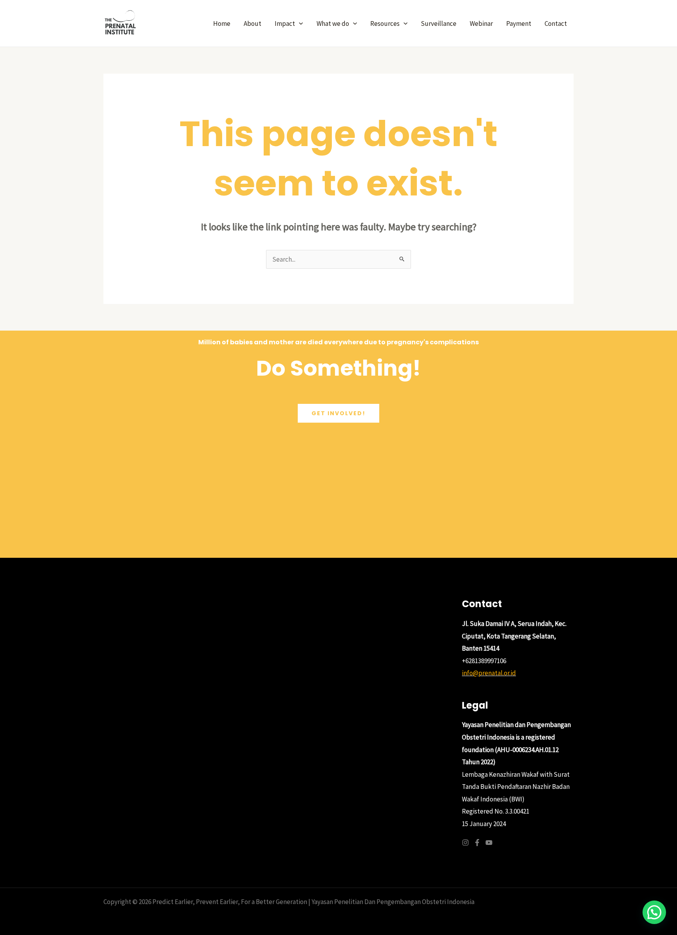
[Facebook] (477, 842)
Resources (385, 23)
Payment (518, 23)
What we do (333, 23)
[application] (299, 23)
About (252, 23)
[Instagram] (465, 842)
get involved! (338, 413)
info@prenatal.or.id (489, 673)
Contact (556, 23)
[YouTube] (488, 842)
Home (221, 23)
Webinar (481, 23)
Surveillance (438, 23)
